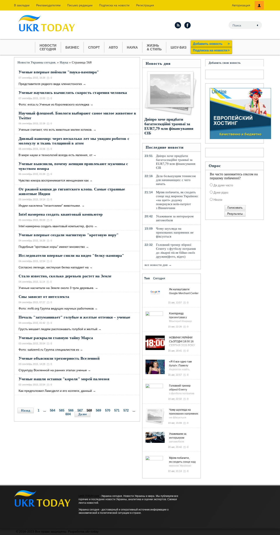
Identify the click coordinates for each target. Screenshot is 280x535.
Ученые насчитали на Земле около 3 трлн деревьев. (56, 288)
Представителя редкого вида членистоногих (50, 84)
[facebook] (187, 25)
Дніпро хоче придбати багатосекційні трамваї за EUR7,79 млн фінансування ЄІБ (168, 126)
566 (71, 410)
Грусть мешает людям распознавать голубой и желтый (58, 329)
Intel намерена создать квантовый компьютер (61, 214)
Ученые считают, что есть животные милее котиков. (55, 129)
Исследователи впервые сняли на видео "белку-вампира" (71, 255)
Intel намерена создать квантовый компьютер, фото (56, 226)
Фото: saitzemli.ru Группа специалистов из (49, 349)
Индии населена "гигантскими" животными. (50, 205)
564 (52, 410)
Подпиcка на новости (114, 5)
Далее (82, 414)
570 (107, 410)
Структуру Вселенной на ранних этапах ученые (53, 370)
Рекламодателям (48, 5)
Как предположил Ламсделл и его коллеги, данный (55, 390)
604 (68, 414)
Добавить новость (211, 44)
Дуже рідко (220, 192)
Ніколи (217, 199)
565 (61, 410)
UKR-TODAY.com (89, 496)
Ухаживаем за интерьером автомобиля (175, 218)
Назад (25, 410)
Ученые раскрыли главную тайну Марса (56, 338)
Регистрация (145, 5)
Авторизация (241, 5)
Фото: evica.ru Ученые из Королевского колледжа (54, 104)
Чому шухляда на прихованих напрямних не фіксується (175, 232)
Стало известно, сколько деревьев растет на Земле (65, 276)
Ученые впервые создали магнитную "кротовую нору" (69, 235)
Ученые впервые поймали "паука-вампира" (59, 72)
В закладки (22, 5)
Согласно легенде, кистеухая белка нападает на (54, 267)
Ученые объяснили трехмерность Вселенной (59, 358)
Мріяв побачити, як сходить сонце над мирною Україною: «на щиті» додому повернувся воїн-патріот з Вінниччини (177, 200)
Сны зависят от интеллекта (44, 296)
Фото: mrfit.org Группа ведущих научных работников (56, 308)
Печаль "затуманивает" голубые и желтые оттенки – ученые (74, 317)
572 (126, 410)
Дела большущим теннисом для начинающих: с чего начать (176, 180)
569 (98, 410)
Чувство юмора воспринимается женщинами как (54, 180)
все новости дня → (158, 265)
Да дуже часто (223, 185)
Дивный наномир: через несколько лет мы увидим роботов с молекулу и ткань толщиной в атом (74, 141)
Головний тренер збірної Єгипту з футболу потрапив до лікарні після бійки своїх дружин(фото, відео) (176, 250)
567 (80, 410)
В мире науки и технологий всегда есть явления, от (55, 155)
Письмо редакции (80, 5)
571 (116, 410)
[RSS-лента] (178, 25)
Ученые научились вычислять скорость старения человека (73, 92)
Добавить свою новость (225, 62)
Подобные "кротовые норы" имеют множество (52, 246)
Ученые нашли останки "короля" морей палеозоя (64, 379)
